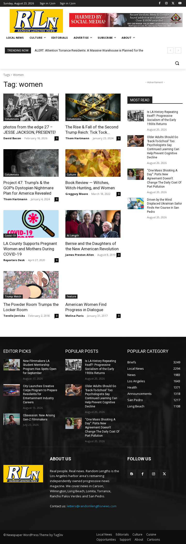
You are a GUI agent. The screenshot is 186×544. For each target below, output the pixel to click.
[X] (173, 3)
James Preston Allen (79, 255)
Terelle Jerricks (14, 315)
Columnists (12, 119)
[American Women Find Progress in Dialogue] (93, 285)
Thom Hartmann (77, 138)
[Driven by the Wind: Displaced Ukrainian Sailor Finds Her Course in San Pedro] (135, 203)
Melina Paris (74, 315)
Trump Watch (13, 296)
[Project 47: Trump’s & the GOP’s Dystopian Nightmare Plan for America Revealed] (31, 163)
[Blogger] (131, 474)
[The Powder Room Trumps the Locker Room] (31, 285)
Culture (71, 174)
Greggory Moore (76, 194)
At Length (73, 235)
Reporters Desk (14, 260)
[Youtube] (180, 3)
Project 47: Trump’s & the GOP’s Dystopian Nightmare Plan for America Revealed (28, 188)
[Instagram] (166, 3)
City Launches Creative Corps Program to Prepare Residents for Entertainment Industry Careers (40, 394)
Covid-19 (10, 235)
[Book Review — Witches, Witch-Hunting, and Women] (93, 163)
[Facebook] (160, 3)
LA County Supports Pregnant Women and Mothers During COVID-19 (30, 249)
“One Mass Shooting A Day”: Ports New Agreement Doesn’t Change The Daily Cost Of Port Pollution (164, 178)
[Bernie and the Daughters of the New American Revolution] (93, 224)
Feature (71, 296)
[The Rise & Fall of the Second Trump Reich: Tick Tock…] (93, 107)
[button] (177, 63)
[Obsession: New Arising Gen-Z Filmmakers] (11, 419)
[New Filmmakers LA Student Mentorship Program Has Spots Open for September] (11, 365)
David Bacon (12, 138)
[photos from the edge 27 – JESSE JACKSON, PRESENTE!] (31, 107)
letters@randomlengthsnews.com (91, 506)
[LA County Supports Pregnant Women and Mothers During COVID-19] (31, 224)
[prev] (170, 50)
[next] (178, 50)
